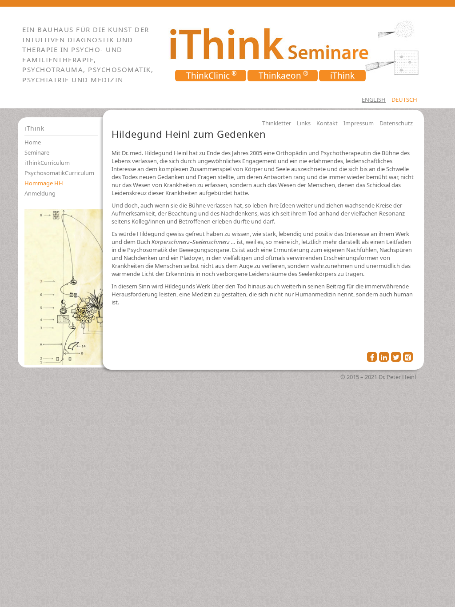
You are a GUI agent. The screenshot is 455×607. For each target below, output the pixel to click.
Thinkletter (276, 123)
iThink (342, 75)
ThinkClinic (208, 75)
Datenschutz (396, 123)
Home (32, 142)
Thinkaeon (280, 75)
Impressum (358, 123)
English (374, 100)
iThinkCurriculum (47, 163)
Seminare (36, 152)
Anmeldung (40, 193)
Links (304, 123)
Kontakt (327, 123)
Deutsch (404, 100)
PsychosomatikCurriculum (59, 173)
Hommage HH (43, 183)
